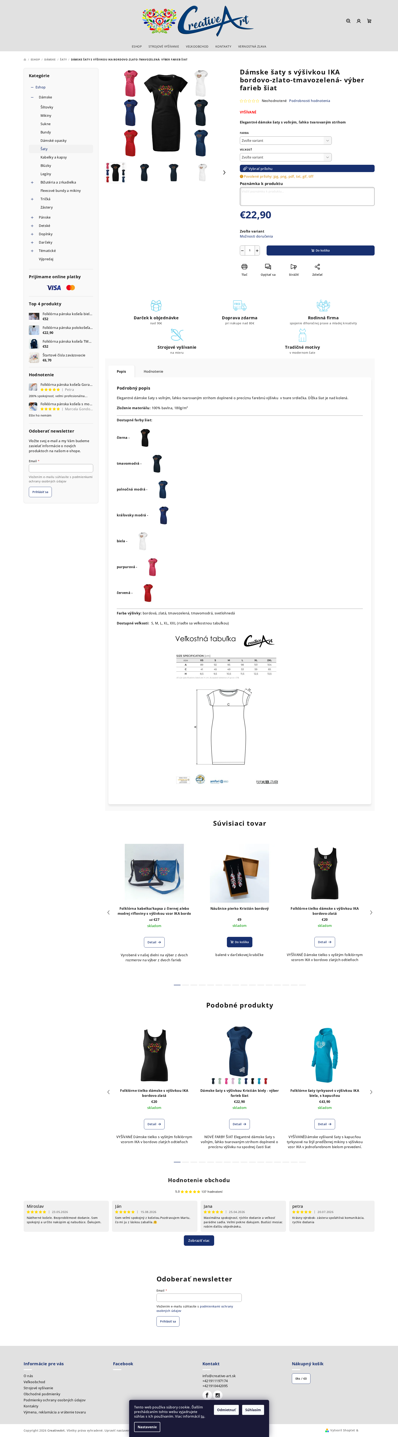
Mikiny (46, 115)
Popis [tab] (121, 371)
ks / (301, 1378)
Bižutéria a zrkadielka (58, 182)
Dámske (45, 97)
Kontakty (31, 1406)
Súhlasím (253, 1410)
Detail (152, 942)
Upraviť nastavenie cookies (124, 1430)
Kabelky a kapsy (54, 157)
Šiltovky (47, 107)
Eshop (41, 87)
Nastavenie (147, 1427)
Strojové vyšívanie (38, 1388)
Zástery (47, 207)
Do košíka (323, 250)
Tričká (46, 199)
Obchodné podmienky (42, 1394)
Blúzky (46, 165)
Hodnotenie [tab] (153, 371)
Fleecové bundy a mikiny (61, 190)
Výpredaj (46, 259)
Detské (44, 225)
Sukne (46, 124)
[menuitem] (136, 46)
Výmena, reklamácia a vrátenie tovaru (55, 1412)
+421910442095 (215, 1386)
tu (202, 1416)
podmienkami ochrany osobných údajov (61, 479)
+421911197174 (215, 1381)
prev (108, 912)
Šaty (44, 149)
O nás (28, 1376)
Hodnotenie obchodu (199, 1180)
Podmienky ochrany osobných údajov (55, 1400)
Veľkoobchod (34, 1382)
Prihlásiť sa (40, 492)
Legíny (46, 174)
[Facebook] (207, 1395)
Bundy (46, 132)
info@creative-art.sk (219, 1376)
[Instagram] (218, 1395)
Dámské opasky (54, 140)
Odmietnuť (226, 1410)
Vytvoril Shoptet (342, 1430)
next (371, 912)
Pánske (45, 217)
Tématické (47, 250)
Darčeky (45, 242)
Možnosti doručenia (256, 236)
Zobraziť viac (199, 1240)
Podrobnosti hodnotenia (309, 100)
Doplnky (46, 234)
